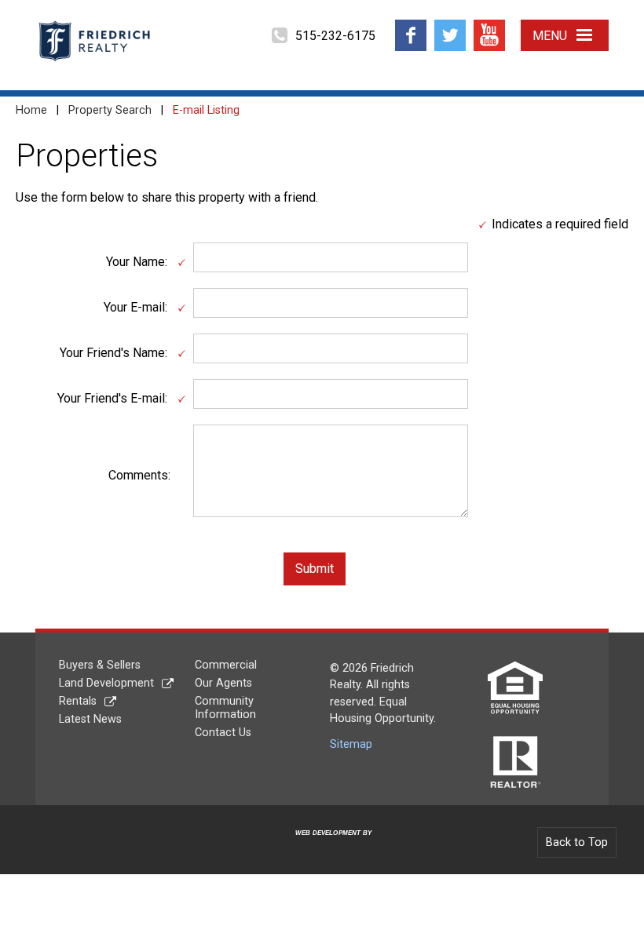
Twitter (449, 25)
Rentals (78, 701)
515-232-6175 (335, 35)
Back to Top (577, 842)
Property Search (110, 110)
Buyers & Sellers (100, 665)
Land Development (106, 683)
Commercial (226, 665)
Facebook (410, 25)
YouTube (489, 25)
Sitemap (351, 744)
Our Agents (223, 683)
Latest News (90, 719)
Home (31, 110)
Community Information (225, 707)
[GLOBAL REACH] (324, 845)
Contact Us (223, 732)
